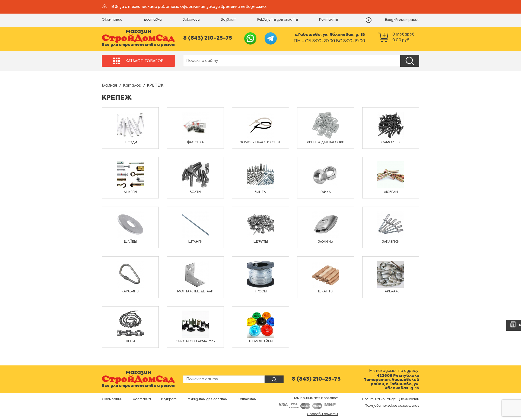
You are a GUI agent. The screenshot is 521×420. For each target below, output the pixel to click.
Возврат (228, 19)
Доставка (153, 19)
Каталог (132, 85)
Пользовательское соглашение (392, 406)
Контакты (328, 19)
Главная (109, 85)
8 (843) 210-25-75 (207, 38)
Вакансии (191, 19)
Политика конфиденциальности (390, 399)
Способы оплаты (322, 414)
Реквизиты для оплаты (277, 19)
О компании (112, 19)
